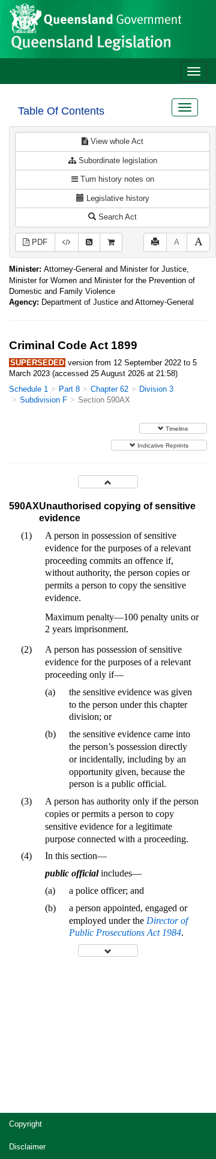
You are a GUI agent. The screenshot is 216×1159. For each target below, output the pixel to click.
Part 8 (69, 389)
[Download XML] (67, 243)
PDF (38, 242)
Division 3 (156, 389)
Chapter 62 (109, 389)
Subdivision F (43, 399)
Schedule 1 (28, 389)
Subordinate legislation (116, 160)
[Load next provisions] (108, 950)
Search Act (116, 216)
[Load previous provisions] (108, 481)
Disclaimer (27, 1146)
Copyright (25, 1123)
